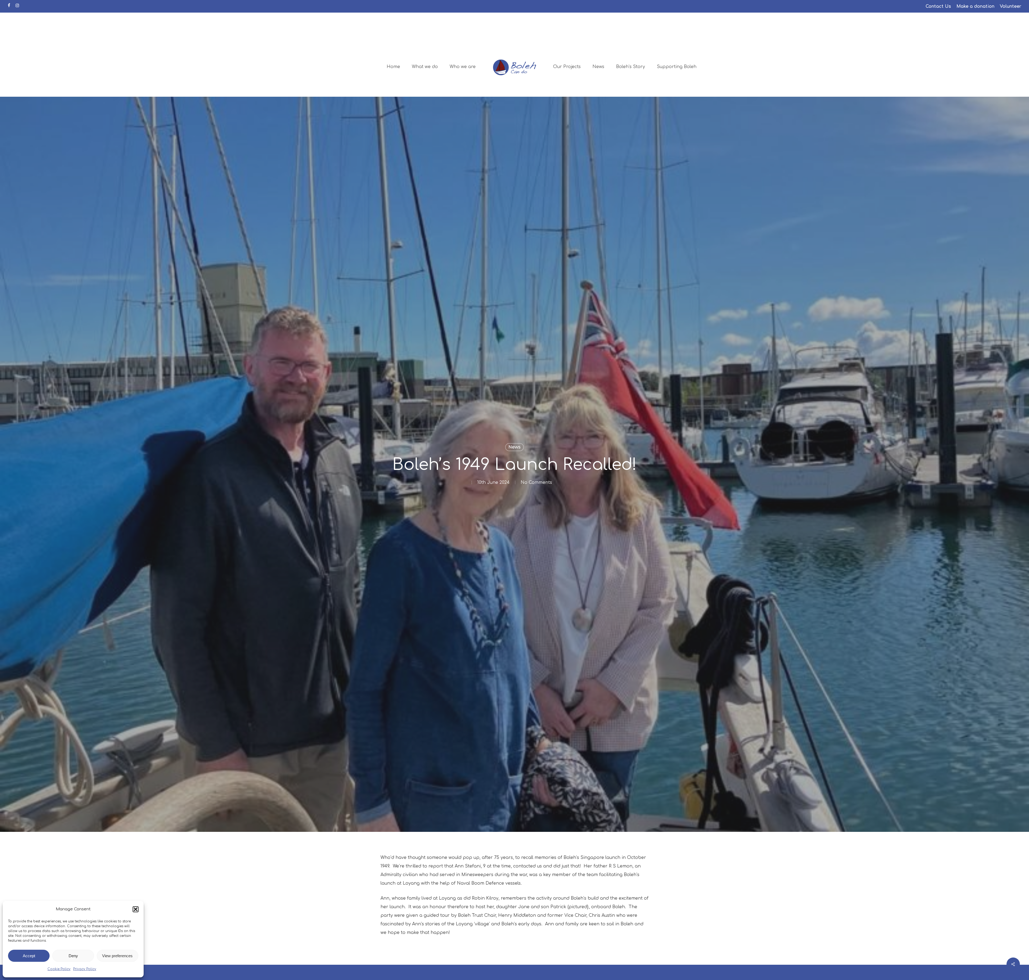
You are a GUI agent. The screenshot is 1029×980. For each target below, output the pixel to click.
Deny (73, 955)
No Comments (536, 482)
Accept (29, 955)
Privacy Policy (84, 969)
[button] (135, 909)
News (514, 447)
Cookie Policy (58, 969)
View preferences (117, 955)
